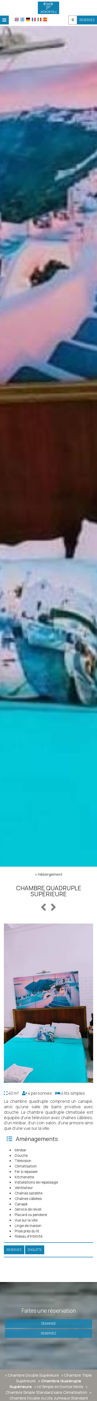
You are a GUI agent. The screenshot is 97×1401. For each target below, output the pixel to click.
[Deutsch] (28, 19)
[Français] (34, 19)
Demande (48, 1323)
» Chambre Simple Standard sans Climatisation (47, 1389)
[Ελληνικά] (22, 19)
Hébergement (50, 874)
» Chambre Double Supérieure (32, 1375)
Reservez (87, 20)
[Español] (45, 19)
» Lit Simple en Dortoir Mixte (58, 1386)
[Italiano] (39, 19)
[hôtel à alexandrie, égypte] (48, 7)
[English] (17, 19)
